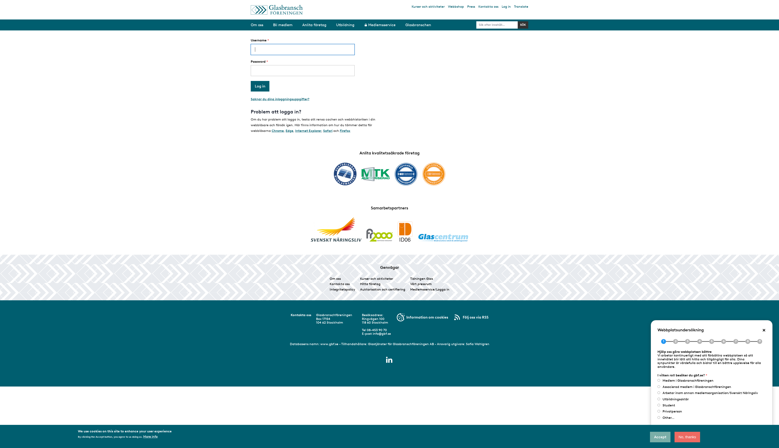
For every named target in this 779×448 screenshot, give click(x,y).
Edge (289, 131)
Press (471, 7)
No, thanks (687, 437)
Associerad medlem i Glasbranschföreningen (697, 387)
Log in (506, 7)
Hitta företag (370, 284)
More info (150, 436)
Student (669, 405)
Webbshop (456, 7)
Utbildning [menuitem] (345, 25)
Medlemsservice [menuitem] (382, 25)
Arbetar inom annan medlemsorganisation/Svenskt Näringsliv (710, 393)
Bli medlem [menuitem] (283, 25)
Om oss (335, 279)
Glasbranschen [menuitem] (418, 25)
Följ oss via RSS (475, 317)
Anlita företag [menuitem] (314, 25)
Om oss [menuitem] (257, 25)
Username (259, 40)
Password (258, 62)
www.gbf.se (329, 344)
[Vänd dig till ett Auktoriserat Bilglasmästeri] (345, 174)
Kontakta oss (488, 7)
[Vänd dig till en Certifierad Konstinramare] (406, 174)
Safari (327, 131)
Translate (521, 7)
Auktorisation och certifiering (382, 289)
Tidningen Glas (421, 279)
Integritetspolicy (342, 289)
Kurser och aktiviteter (428, 7)
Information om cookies (427, 317)
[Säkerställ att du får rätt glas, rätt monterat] (376, 174)
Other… (668, 418)
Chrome (278, 131)
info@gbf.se (382, 334)
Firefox (345, 131)
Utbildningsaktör (676, 399)
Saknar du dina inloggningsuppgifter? (280, 99)
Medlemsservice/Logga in (429, 289)
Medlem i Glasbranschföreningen (688, 380)
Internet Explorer (308, 131)
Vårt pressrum (421, 284)
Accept (660, 437)
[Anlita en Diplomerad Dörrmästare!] (433, 174)
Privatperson (672, 411)
